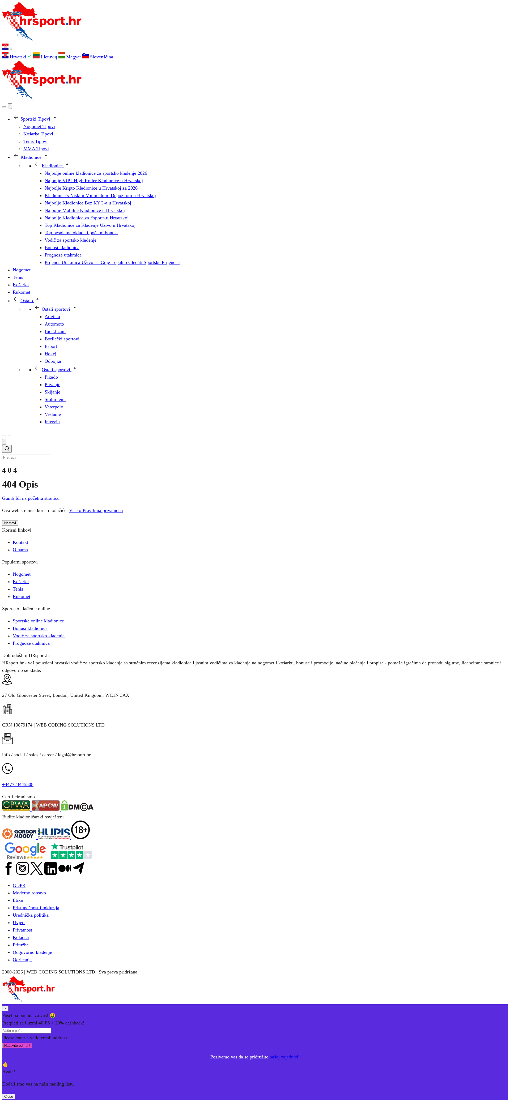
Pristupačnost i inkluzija (36, 907)
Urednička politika (31, 915)
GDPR (19, 885)
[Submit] (7, 449)
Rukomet (21, 596)
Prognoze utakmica (31, 643)
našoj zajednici (284, 1057)
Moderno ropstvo (29, 892)
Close (8, 1097)
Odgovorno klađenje (32, 952)
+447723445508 (17, 784)
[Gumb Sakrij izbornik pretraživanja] (4, 442)
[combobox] (255, 453)
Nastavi (10, 523)
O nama (20, 549)
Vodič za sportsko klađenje (39, 635)
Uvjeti (19, 922)
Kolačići (21, 937)
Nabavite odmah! (17, 1046)
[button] (255, 48)
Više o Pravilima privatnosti (96, 510)
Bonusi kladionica (30, 628)
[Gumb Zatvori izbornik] (10, 106)
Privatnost (22, 930)
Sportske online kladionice (38, 620)
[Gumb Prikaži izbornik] (10, 435)
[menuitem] (17, 56)
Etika (18, 900)
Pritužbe (21, 944)
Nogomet (22, 574)
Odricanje (22, 959)
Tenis (18, 589)
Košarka (21, 581)
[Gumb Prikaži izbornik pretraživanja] (4, 107)
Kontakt (20, 542)
